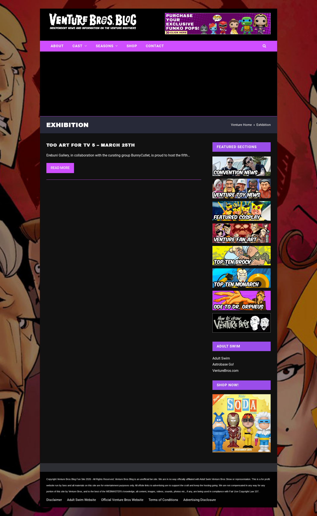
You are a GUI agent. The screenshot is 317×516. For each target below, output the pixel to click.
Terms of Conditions (163, 500)
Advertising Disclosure (199, 500)
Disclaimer (54, 500)
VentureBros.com (225, 371)
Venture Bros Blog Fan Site (71, 479)
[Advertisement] (158, 84)
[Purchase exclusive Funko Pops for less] (218, 33)
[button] (264, 46)
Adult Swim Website (81, 500)
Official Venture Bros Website (122, 500)
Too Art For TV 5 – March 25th (90, 145)
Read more (60, 168)
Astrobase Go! (223, 364)
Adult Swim (221, 358)
